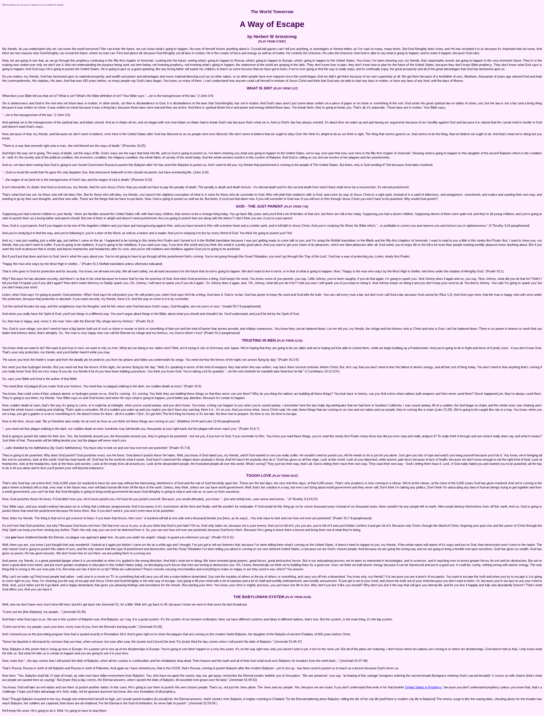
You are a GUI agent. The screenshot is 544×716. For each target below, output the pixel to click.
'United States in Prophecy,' (424, 687)
